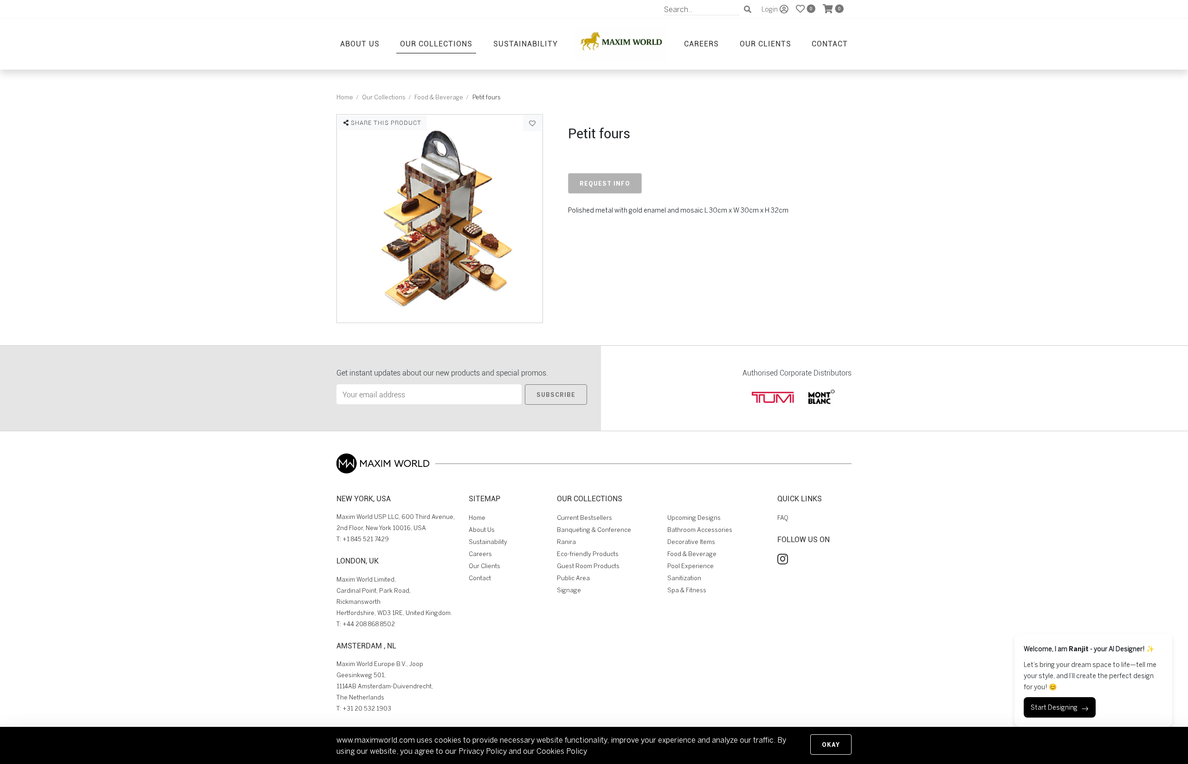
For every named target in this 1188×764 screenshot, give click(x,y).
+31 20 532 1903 (366, 708)
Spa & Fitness (686, 590)
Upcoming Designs (694, 517)
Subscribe (555, 394)
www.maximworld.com (375, 740)
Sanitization (684, 578)
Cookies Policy (561, 751)
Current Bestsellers (584, 517)
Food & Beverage (438, 97)
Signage (569, 590)
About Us (360, 43)
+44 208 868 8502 (368, 624)
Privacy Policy (482, 751)
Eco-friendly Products (588, 553)
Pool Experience (690, 566)
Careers (701, 43)
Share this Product (385, 122)
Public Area (573, 578)
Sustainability (525, 43)
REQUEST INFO (605, 183)
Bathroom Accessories (699, 529)
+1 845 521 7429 (365, 539)
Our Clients (765, 43)
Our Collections (436, 43)
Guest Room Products (588, 566)
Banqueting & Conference (594, 529)
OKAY (831, 744)
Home (344, 97)
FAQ (782, 517)
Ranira (566, 541)
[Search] (747, 9)
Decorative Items (691, 541)
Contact (830, 43)
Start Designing (1054, 707)
